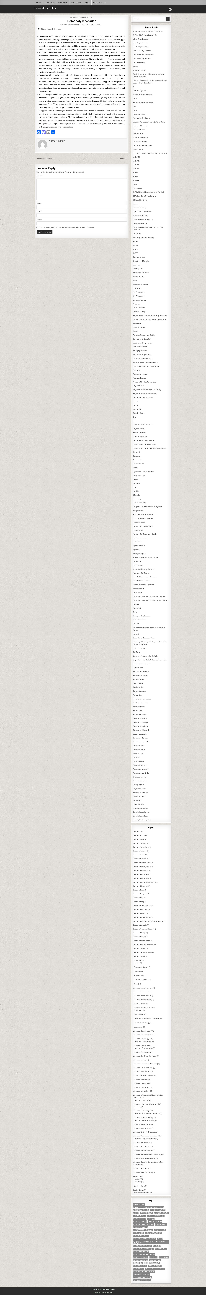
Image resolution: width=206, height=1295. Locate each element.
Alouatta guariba (138, 679)
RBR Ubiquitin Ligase (140, 43)
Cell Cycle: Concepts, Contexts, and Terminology (150, 153)
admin (64, 24)
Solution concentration (141, 1193)
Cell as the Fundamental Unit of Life (145, 656)
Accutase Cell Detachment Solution (145, 534)
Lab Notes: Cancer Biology (142, 1035)
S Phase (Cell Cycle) (140, 200)
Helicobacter (141, 1252)
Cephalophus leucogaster (141, 820)
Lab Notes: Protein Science (142, 1150)
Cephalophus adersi (139, 765)
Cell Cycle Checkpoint (140, 126)
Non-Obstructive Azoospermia (143, 55)
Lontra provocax (138, 804)
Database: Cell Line (139, 870)
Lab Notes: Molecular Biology (143, 1117)
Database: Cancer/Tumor (141, 863)
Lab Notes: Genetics (140, 1079)
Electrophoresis (139, 1014)
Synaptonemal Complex (141, 261)
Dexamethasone (138, 464)
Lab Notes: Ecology (139, 1060)
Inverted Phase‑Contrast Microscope (145, 557)
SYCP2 (135, 241)
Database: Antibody (139, 851)
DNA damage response (144, 1239)
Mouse (137, 1263)
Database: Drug (138, 890)
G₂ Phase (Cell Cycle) (140, 215)
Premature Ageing (139, 62)
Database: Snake (139, 948)
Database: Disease (139, 886)
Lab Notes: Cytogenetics (141, 1052)
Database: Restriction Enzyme (143, 944)
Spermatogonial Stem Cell (142, 339)
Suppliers (137, 975)
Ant (136, 1213)
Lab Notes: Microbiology (141, 1111)
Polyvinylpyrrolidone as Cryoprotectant (146, 362)
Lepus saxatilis (138, 668)
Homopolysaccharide (81, 21)
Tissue (135, 421)
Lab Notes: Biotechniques (142, 1007)
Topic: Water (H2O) (139, 503)
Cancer (135, 204)
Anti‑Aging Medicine (140, 351)
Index (87, 2)
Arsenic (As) (161, 1213)
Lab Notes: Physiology (140, 1142)
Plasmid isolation (155, 1269)
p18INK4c (136, 169)
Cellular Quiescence (140, 223)
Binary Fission (138, 149)
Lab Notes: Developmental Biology (145, 1056)
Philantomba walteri (139, 781)
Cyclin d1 (159, 1230)
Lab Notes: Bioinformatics (142, 1000)
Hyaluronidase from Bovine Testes (145, 444)
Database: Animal (139, 843)
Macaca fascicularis (140, 734)
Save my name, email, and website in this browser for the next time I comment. (67, 228)
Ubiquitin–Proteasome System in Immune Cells (149, 596)
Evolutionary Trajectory (141, 273)
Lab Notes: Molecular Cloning (144, 1120)
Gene (157, 1246)
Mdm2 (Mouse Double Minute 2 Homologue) (148, 31)
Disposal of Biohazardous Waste (144, 638)
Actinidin (136, 491)
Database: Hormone (140, 909)
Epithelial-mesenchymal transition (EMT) (149, 1242)
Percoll (135, 468)
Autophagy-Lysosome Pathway (143, 237)
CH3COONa (160, 1224)
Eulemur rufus (137, 710)
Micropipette (137, 542)
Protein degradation (143, 1272)
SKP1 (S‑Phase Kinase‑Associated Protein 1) (148, 192)
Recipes (137, 1179)
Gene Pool (136, 265)
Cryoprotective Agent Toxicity (143, 397)
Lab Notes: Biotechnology (142, 1031)
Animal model (158, 1210)
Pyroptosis (136, 304)
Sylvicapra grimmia (139, 777)
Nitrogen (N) (139, 1266)
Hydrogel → (124, 158)
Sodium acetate (141, 1274)
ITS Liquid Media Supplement (143, 518)
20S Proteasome (138, 296)
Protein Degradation (139, 620)
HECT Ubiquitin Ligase (140, 47)
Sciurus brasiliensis (139, 714)
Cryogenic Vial (138, 565)
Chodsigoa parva (138, 746)
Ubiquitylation (137, 593)
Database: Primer (139, 937)
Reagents (136, 1176)
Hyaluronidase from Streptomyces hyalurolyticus (149, 448)
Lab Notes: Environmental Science (145, 1064)
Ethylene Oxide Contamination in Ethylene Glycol (150, 315)
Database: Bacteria (139, 859)
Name (39, 203)
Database (136, 831)
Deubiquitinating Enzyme (141, 616)
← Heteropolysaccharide (44, 158)
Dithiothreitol (141, 1236)
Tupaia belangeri (138, 761)
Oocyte (135, 401)
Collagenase (137, 456)
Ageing (135, 66)
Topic (136, 984)
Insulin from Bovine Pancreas (143, 514)
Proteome (136, 604)
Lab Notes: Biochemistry (141, 996)
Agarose (138, 1204)
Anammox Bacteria (139, 378)
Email (38, 211)
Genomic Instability (139, 208)
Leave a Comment (95, 24)
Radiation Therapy (139, 312)
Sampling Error (138, 269)
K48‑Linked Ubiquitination (141, 58)
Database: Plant (138, 933)
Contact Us (50, 2)
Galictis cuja (137, 800)
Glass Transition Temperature (143, 425)
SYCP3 (135, 253)
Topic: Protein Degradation (142, 212)
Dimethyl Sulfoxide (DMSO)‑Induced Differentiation (150, 319)
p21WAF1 (136, 180)
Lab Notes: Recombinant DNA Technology (147, 1154)
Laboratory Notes (45, 8)
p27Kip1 (135, 176)
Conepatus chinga (139, 796)
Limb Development (139, 91)
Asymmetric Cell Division (141, 118)
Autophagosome (138, 87)
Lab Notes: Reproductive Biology (144, 1158)
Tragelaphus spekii (139, 789)
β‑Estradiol (136, 495)
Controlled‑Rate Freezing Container (145, 577)
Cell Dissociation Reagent (142, 538)
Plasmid (138, 1269)
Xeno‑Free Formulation (141, 460)
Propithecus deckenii (140, 703)
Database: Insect (139, 913)
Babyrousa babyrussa (140, 738)
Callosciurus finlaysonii (141, 730)
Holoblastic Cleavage (140, 141)
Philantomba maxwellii (140, 769)
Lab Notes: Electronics (142, 1100)
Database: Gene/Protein (141, 906)
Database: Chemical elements (143, 882)
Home (38, 2)
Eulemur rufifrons (139, 707)
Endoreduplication (139, 114)
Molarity (155, 1260)
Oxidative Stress (138, 413)
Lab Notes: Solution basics (143, 1048)
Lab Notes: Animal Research (142, 988)
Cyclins (138, 1233)
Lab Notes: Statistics (140, 1168)
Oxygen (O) (155, 1266)
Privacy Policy (99, 2)
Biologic (135, 331)
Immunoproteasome (140, 300)
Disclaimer (76, 2)
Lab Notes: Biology (139, 1003)
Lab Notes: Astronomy (140, 992)
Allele (135, 280)
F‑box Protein (137, 188)
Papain (135, 479)
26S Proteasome (138, 292)
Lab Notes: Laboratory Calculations (145, 1104)
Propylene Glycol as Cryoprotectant (145, 382)
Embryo (135, 405)
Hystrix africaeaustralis (141, 671)
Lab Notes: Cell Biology (141, 1039)
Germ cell (160, 1249)
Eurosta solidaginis (139, 433)
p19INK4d (136, 157)
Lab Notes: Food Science (141, 1071)
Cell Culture (138, 1010)
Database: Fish (138, 898)
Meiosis (135, 249)
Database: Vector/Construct (142, 952)
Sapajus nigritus (138, 687)
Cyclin (135, 612)
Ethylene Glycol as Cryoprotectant (145, 394)
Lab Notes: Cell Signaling (142, 1041)
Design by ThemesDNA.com (103, 1293)
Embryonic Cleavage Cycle (142, 145)
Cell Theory (137, 652)
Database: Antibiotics (140, 847)
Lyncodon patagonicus (140, 808)
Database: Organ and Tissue (143, 929)
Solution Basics (138, 1190)
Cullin (135, 184)
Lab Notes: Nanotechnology (142, 1124)
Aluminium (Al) (141, 1210)
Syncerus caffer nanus (140, 792)
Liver (153, 1257)
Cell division (155, 1221)
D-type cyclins (153, 1233)
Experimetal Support (141, 967)
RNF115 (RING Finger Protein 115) (145, 35)
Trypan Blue (137, 561)
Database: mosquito (140, 925)
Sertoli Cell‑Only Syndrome (142, 51)
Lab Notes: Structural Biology (143, 1172)
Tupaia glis (136, 757)
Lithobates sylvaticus (140, 436)
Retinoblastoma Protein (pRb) (143, 102)
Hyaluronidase (138, 530)
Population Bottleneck (140, 284)
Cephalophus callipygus (141, 812)
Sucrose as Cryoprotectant (142, 355)
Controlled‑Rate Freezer (141, 581)
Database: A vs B (139, 835)
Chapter (136, 963)
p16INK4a (136, 165)
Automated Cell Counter (141, 573)
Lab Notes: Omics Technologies (144, 1132)
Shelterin (136, 624)
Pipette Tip (136, 550)
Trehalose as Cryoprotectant (142, 358)
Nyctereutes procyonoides (142, 699)
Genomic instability (143, 1249)
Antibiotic (146, 1213)
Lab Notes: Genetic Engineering (144, 1075)
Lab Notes (136, 960)
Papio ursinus (137, 695)
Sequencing (138, 1027)
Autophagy (139, 1216)
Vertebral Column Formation (142, 95)
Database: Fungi (138, 902)
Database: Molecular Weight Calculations (147, 921)
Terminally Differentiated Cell (143, 219)
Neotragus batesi (138, 785)
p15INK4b (136, 161)
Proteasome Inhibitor (140, 374)
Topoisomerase (141, 1280)
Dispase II (136, 452)
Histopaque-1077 (138, 511)
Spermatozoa (137, 409)
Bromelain (136, 483)
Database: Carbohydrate (82, 17)
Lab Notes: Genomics (140, 1083)
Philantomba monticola (141, 773)
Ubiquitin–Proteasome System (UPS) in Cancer (149, 122)
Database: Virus (138, 956)
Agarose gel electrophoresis (148, 1207)
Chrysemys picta (138, 429)
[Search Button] (170, 9)
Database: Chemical (140, 878)
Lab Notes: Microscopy (142, 1023)
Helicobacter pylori (144, 1254)
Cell (151, 1219)
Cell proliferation (143, 1224)
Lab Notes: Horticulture (141, 1087)
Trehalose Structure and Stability (144, 335)
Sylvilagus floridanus (140, 675)
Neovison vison (138, 753)
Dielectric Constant (139, 327)
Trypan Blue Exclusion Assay (143, 526)
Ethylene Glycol (138, 386)
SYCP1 (135, 245)
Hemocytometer (138, 589)
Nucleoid (136, 634)
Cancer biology (156, 1216)
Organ (135, 417)
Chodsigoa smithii (139, 750)
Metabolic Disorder (139, 70)
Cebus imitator (138, 683)
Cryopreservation (142, 1230)
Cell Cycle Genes (139, 130)
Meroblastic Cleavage (140, 137)
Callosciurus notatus (140, 718)
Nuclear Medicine (139, 308)
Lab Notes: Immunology (141, 1091)
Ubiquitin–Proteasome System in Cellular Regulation (151, 600)
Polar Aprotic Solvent (140, 347)
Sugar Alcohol (137, 323)
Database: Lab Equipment (142, 917)
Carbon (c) (139, 1219)
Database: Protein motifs (141, 941)
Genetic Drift (137, 288)
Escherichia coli (142, 1246)
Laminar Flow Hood (139, 648)
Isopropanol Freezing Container (143, 569)
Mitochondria (140, 1260)
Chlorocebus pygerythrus (141, 664)
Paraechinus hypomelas (141, 742)
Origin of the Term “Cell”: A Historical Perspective (150, 660)
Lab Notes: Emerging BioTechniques (146, 1018)
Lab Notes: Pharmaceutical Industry (145, 1136)
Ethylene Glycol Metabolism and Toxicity (147, 390)
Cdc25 (135, 98)
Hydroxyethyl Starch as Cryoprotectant (146, 366)
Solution (138, 1182)
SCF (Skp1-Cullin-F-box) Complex (144, 196)
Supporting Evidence (141, 980)
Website (39, 219)
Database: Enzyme (139, 894)
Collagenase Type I (139, 475)
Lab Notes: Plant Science (141, 1146)
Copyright (63, 2)
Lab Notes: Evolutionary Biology (144, 1068)
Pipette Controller (139, 522)
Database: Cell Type (140, 874)
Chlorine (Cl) (140, 1227)
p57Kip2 (135, 173)
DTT (160, 1239)
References (138, 971)
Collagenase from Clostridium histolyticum (147, 507)
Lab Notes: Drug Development (144, 1139)
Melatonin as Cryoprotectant (142, 343)
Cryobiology (137, 499)
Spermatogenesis (139, 257)
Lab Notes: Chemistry (140, 1045)
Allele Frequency (138, 276)
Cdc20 (135, 110)
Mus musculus (151, 1263)
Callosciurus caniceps (140, 722)
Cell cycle (139, 1221)
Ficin (134, 487)
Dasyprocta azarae (139, 691)
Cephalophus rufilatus (140, 816)
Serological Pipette (139, 553)
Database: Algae (138, 839)
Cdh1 (134, 106)
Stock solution (139, 1186)
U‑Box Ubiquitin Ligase (141, 39)
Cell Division (137, 234)
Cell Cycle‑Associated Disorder (143, 440)
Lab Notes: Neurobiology (141, 1128)
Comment (40, 176)
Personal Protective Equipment (143, 585)
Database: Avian (138, 855)
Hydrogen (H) (140, 1257)
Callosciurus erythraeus (141, 726)
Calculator (137, 1107)
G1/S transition (138, 134)
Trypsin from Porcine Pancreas (143, 472)
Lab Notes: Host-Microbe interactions (147, 1113)
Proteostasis (137, 608)
